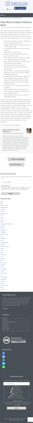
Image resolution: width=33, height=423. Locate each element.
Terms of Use (5, 330)
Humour (2, 248)
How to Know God (5, 246)
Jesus (2, 252)
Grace (2, 240)
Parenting (7, 125)
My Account (10, 9)
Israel (2, 250)
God (2, 236)
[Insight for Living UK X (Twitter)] (3, 356)
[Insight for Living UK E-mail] (3, 363)
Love (2, 256)
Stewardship (3, 279)
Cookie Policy (5, 326)
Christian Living (4, 207)
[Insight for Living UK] (16, 3)
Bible (2, 203)
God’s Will (3, 238)
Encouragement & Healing (7, 224)
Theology (3, 281)
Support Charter (6, 328)
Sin (1, 275)
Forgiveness (3, 230)
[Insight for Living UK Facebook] (3, 353)
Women (2, 283)
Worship (2, 289)
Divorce (2, 219)
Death (2, 217)
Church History (4, 213)
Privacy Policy (5, 324)
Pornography (4, 269)
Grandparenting (4, 242)
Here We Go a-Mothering (16, 159)
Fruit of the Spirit (4, 234)
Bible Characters (4, 205)
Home (2, 18)
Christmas (3, 209)
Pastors (12, 125)
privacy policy (24, 189)
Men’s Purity (3, 262)
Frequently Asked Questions (9, 322)
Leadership (3, 254)
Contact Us (4, 319)
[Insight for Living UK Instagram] (3, 360)
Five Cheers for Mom (16, 164)
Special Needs (17, 125)
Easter (2, 222)
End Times (3, 226)
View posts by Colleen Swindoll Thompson (13, 133)
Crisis (2, 215)
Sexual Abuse (4, 273)
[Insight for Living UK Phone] (3, 367)
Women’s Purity (4, 285)
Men (2, 260)
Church (2, 211)
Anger (2, 201)
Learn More (5, 308)
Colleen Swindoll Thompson (24, 27)
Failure (2, 228)
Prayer (2, 271)
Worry (2, 287)
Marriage (3, 258)
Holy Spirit (3, 244)
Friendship (3, 232)
